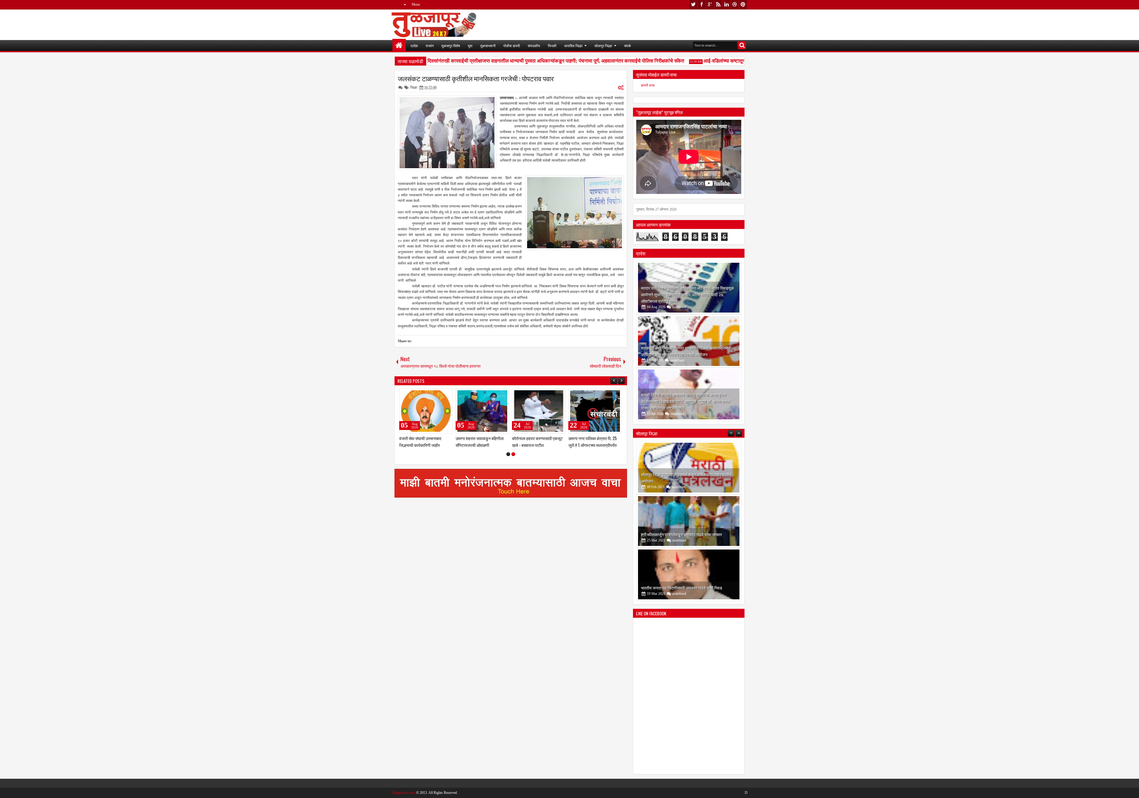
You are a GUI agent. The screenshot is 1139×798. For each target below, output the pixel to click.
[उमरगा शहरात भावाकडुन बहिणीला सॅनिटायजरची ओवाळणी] (595, 411)
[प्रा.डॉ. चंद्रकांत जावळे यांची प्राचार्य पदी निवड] (482, 411)
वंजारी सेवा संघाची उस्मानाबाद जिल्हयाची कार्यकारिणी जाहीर (533, 441)
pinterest (743, 4)
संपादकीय (534, 45)
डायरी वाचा (648, 85)
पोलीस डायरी (511, 45)
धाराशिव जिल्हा (573, 45)
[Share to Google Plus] (446, 394)
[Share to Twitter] (440, 394)
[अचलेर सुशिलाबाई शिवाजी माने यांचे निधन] (426, 411)
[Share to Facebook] (433, 394)
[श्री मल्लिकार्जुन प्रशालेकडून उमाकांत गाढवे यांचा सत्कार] (688, 468)
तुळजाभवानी (488, 45)
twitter (693, 4)
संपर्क (627, 45)
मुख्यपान (399, 46)
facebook (701, 4)
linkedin (726, 4)
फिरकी (552, 45)
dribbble (735, 4)
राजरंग (430, 45)
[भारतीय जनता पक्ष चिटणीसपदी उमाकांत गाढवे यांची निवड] (688, 521)
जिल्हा (413, 87)
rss (718, 4)
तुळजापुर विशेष (450, 45)
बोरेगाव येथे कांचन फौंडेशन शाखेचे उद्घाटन (672, 587)
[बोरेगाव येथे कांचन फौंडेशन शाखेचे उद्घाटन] (688, 574)
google (710, 4)
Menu (416, 4)
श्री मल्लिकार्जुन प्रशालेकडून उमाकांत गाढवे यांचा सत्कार (681, 481)
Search (742, 45)
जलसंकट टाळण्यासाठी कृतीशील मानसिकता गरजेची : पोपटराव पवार (476, 78)
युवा (470, 45)
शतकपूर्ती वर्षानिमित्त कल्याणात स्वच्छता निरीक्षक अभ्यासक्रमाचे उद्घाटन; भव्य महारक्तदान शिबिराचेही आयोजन (686, 351)
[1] (508, 454)
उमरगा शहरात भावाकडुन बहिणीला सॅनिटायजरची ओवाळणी (592, 441)
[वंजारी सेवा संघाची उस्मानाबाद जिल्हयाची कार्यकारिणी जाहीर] (539, 411)
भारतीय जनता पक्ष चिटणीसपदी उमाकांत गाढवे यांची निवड (681, 534)
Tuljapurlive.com (403, 793)
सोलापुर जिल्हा (603, 45)
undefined (679, 307)
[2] (513, 454)
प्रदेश (414, 45)
